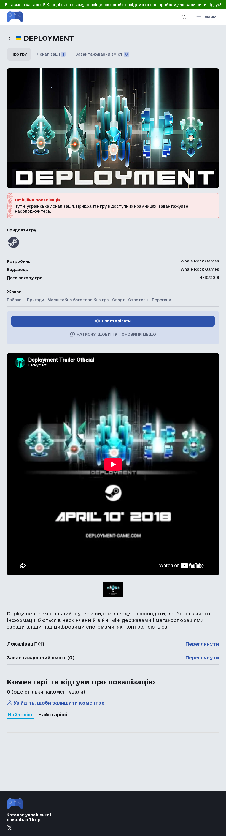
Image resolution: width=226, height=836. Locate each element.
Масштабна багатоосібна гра (78, 300)
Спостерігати (116, 321)
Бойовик (15, 300)
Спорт (118, 300)
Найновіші (20, 714)
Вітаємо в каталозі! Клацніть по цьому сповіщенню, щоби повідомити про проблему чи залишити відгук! (113, 4)
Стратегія (138, 300)
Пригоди (35, 300)
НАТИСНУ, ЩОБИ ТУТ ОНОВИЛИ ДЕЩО (116, 334)
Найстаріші (52, 714)
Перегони (161, 300)
